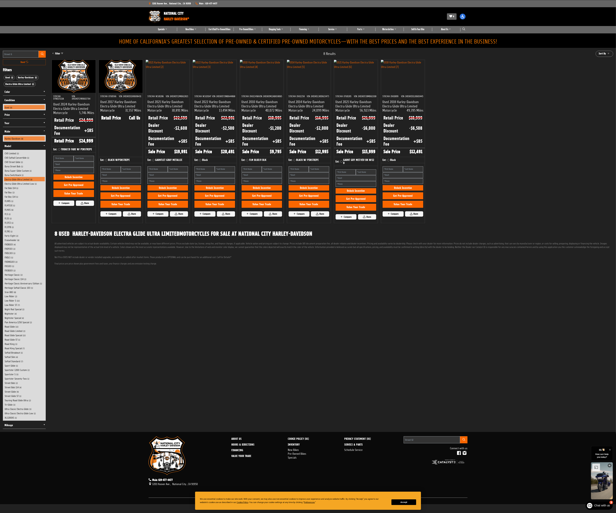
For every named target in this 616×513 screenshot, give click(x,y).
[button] (462, 16)
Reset (23, 62)
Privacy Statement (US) (357, 438)
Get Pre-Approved (73, 199)
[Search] (42, 54)
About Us (236, 438)
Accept (403, 502)
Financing (237, 450)
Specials (292, 457)
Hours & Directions (242, 444)
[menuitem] (24, 107)
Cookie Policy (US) (298, 438)
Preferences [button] (309, 502)
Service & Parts (353, 444)
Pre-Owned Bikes (297, 453)
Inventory (294, 444)
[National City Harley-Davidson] (155, 16)
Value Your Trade (73, 207)
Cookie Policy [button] (242, 502)
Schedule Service (353, 449)
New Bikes (293, 449)
